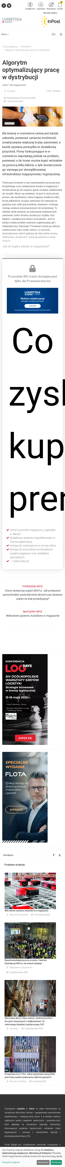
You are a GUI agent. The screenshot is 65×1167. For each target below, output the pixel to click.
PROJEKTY (26, 47)
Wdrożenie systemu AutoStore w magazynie (26, 910)
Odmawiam (43, 1162)
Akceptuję (56, 1162)
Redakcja (14, 1028)
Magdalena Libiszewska (21, 967)
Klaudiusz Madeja (18, 1081)
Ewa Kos (11, 91)
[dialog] (32, 1157)
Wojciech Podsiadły (19, 914)
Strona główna (10, 47)
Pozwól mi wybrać (11, 1162)
